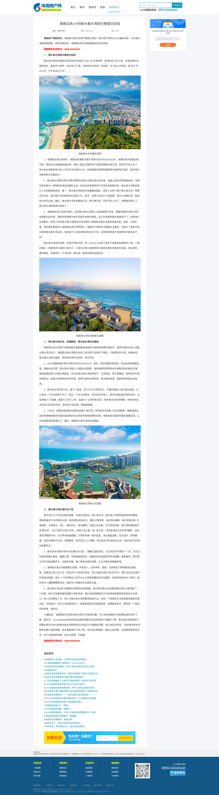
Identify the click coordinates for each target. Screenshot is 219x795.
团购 (102, 7)
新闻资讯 (114, 7)
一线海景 (37, 768)
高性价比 (37, 772)
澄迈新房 (89, 768)
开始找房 (177, 5)
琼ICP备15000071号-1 (103, 791)
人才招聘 (85, 785)
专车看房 (114, 776)
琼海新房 (89, 772)
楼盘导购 (63, 772)
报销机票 (114, 768)
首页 (72, 7)
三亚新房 (89, 776)
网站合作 (61, 785)
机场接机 (114, 772)
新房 (82, 7)
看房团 (92, 7)
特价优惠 (37, 776)
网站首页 (37, 785)
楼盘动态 (63, 768)
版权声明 (73, 785)
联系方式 (110, 785)
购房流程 (97, 785)
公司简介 (49, 785)
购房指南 (63, 776)
